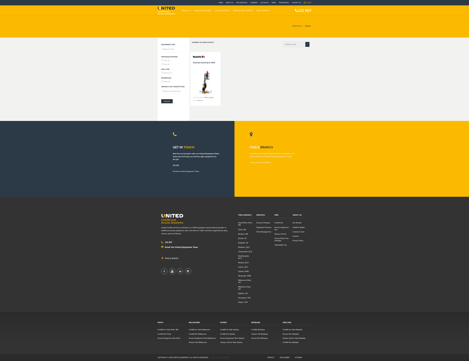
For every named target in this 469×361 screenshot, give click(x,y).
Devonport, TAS (244, 298)
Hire (166, 60)
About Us (229, 3)
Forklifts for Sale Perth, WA (168, 330)
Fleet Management (263, 232)
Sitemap (298, 357)
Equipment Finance (263, 227)
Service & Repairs (263, 223)
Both (167, 82)
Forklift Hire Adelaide (291, 342)
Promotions (284, 3)
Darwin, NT (242, 238)
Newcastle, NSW (244, 276)
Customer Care (298, 232)
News (274, 3)
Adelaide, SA (243, 243)
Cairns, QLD (243, 267)
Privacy (270, 357)
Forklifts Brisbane (258, 330)
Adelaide (287, 322)
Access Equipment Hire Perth (169, 338)
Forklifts (186, 11)
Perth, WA (242, 230)
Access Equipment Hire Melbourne (202, 338)
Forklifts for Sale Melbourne (199, 330)
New (167, 64)
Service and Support (243, 11)
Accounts (264, 3)
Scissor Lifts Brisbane (259, 334)
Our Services (241, 3)
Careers (253, 3)
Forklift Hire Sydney (227, 334)
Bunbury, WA (243, 234)
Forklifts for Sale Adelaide (292, 330)
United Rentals (222, 11)
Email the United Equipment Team (181, 247)
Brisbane (255, 322)
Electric (168, 73)
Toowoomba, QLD (245, 252)
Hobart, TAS (243, 302)
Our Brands (297, 223)
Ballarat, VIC (243, 293)
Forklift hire (278, 223)
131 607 (304, 11)
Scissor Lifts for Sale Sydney (231, 342)
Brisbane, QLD (244, 247)
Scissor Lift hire (280, 234)
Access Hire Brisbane (259, 338)
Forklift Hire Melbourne (198, 334)
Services (260, 215)
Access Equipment (203, 11)
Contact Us (296, 3)
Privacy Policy (298, 241)
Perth (160, 322)
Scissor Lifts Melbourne (198, 342)
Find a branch (171, 258)
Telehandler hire (280, 245)
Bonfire (225, 358)
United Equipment (167, 11)
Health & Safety (299, 227)
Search (167, 101)
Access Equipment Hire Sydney (232, 338)
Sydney (223, 322)
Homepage (296, 26)
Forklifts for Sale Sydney (229, 330)
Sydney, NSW (243, 271)
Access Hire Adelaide (291, 334)
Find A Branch (262, 11)
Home (221, 3)
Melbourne (194, 322)
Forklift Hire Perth (164, 334)
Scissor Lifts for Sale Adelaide (294, 338)
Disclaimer (285, 357)
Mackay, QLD (243, 263)
